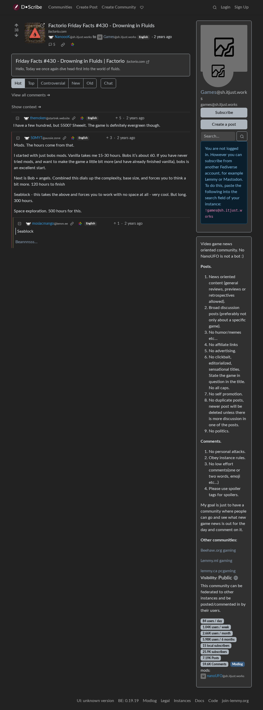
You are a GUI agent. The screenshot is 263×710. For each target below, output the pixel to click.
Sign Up (241, 7)
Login (225, 7)
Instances (182, 701)
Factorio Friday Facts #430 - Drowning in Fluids (101, 25)
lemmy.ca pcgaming (218, 571)
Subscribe (224, 113)
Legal (165, 701)
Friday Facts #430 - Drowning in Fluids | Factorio (70, 61)
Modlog (237, 664)
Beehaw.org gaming (218, 550)
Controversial (53, 83)
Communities (60, 7)
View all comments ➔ (31, 95)
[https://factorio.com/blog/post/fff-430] (35, 33)
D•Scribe (31, 7)
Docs (199, 701)
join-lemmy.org (235, 701)
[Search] (215, 7)
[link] (63, 45)
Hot (18, 83)
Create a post (224, 124)
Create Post (87, 7)
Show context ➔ (26, 107)
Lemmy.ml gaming (216, 561)
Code (213, 701)
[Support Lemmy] (142, 7)
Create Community (119, 7)
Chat (108, 83)
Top (31, 83)
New (76, 83)
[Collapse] (17, 118)
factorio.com (57, 31)
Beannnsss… (26, 242)
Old (90, 83)
